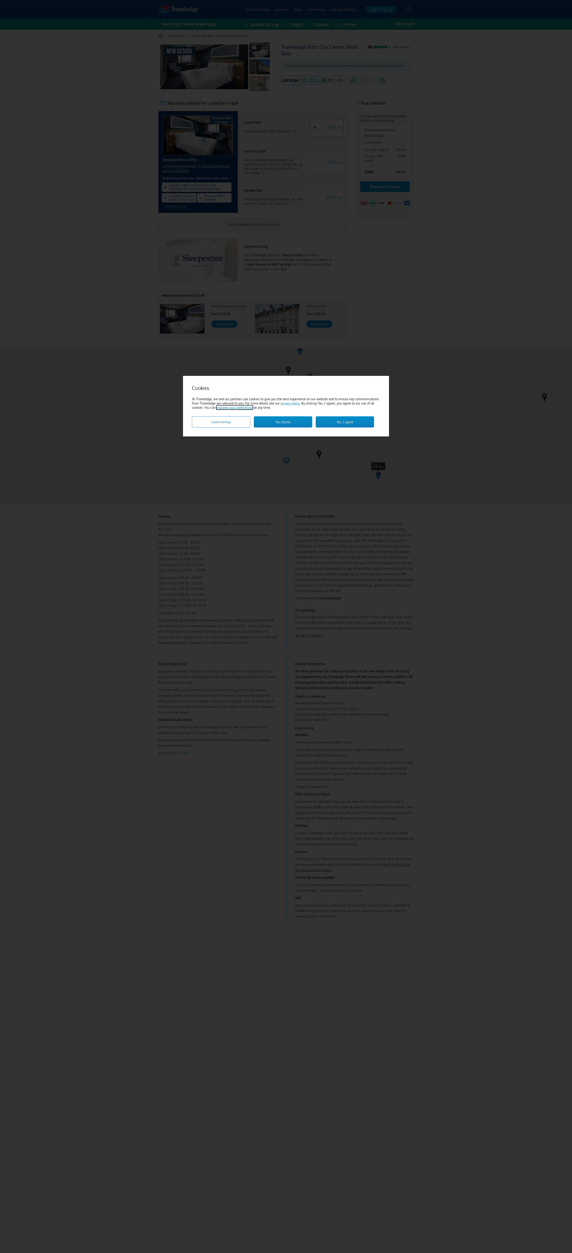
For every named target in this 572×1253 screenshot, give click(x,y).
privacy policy (290, 403)
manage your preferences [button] (234, 407)
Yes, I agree (344, 422)
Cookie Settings (221, 422)
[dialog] (286, 406)
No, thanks (283, 422)
